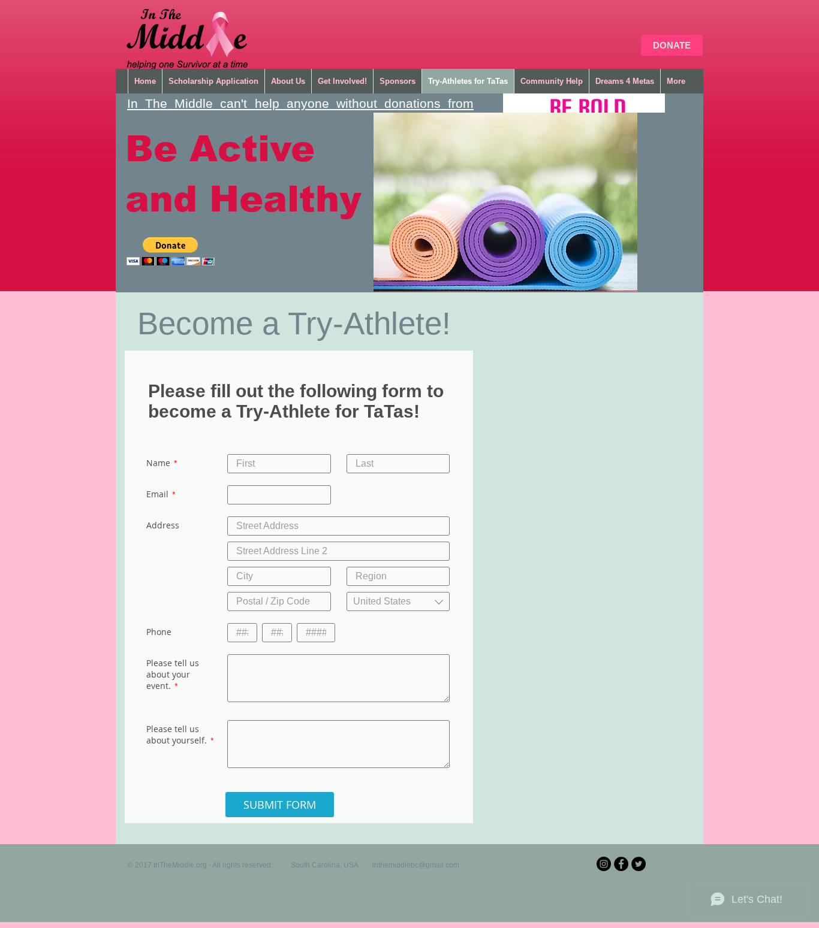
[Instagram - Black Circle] (604, 864)
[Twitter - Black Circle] (638, 864)
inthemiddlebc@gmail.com (415, 865)
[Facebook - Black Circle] (621, 864)
